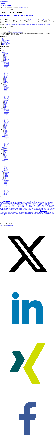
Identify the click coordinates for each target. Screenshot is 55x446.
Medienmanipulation (41, 206)
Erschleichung (29, 202)
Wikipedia (16, 213)
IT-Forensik (33, 205)
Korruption (11, 206)
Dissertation (29, 24)
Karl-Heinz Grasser (48, 205)
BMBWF (28, 199)
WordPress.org (4, 221)
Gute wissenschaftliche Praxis (17, 204)
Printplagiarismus (47, 24)
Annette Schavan (34, 198)
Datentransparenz (30, 201)
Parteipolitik (11, 208)
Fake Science (2, 203)
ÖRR (3, 208)
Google (52, 203)
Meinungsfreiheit (48, 206)
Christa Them (43, 19)
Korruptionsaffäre (16, 206)
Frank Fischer (7, 203)
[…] (4, 22)
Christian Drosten (49, 199)
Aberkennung (7, 24)
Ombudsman (6, 208)
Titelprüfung (4, 41)
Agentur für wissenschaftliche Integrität (12, 198)
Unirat (26, 212)
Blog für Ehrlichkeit (5, 5)
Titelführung (2, 212)
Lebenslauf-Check (5, 42)
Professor (8, 209)
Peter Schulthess (19, 208)
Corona (11, 201)
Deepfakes (35, 201)
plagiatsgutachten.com (4, 1)
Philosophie (29, 208)
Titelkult (5, 212)
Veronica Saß (51, 212)
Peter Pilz (29, 19)
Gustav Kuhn (2, 204)
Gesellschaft (40, 203)
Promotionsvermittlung (28, 209)
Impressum (2, 225)
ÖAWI (52, 206)
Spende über (8, 31)
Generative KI (29, 203)
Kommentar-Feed (5, 220)
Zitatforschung (8, 214)
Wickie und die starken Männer (9, 213)
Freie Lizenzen (12, 203)
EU (33, 202)
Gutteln (25, 204)
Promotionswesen (36, 209)
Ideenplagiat (6, 205)
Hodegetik (2, 205)
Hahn (38, 204)
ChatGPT (39, 199)
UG (24, 212)
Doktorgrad (20, 202)
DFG (47, 201)
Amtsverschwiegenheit (27, 198)
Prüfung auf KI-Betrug (6, 43)
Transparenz (14, 212)
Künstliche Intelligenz (23, 206)
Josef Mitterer (42, 205)
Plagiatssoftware (44, 208)
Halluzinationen (42, 204)
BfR (25, 199)
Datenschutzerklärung (9, 225)
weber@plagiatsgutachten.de (17, 32)
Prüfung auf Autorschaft (6, 40)
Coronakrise (15, 201)
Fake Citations (46, 202)
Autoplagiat (12, 24)
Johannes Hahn (25, 19)
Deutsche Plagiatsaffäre (41, 201)
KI (8, 206)
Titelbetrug (49, 211)
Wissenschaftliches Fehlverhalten (42, 213)
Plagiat (42, 24)
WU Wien (1, 214)
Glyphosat (48, 203)
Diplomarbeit (2, 202)
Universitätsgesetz (31, 212)
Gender (25, 203)
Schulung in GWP (5, 44)
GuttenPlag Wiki (30, 204)
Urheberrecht (36, 212)
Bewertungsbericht (21, 199)
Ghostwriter (45, 203)
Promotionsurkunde (13, 209)
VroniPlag (1, 213)
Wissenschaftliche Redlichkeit (29, 213)
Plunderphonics (49, 208)
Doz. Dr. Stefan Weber (22, 7)
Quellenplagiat (45, 209)
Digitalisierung (50, 201)
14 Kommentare (19, 17)
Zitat (5, 214)
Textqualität (43, 211)
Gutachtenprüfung (8, 204)
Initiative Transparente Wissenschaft (17, 205)
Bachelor (8, 199)
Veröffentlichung (45, 212)
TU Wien (22, 212)
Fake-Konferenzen (40, 202)
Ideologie (9, 205)
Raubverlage (50, 209)
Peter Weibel (24, 208)
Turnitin (19, 212)
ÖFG (1, 208)
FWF (16, 203)
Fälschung (35, 202)
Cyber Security (24, 201)
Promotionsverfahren (20, 209)
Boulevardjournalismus (34, 199)
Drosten (23, 202)
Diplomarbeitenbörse (8, 202)
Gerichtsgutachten (35, 203)
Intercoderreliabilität (27, 205)
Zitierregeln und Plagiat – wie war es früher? (16, 15)
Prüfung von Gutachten (6, 39)
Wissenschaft (21, 213)
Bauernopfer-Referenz (18, 24)
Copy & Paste (6, 201)
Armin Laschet (39, 198)
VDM (40, 212)
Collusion (1, 201)
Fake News (51, 202)
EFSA (26, 202)
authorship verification (46, 198)
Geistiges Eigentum (20, 203)
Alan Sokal (21, 198)
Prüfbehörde (41, 209)
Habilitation (35, 204)
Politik (54, 208)
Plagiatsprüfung (4, 38)
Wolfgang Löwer (51, 213)
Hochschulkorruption (48, 204)
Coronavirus (19, 201)
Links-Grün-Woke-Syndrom (32, 206)
